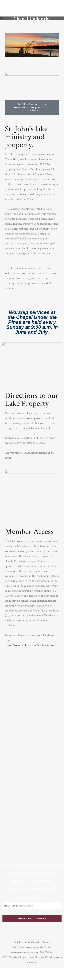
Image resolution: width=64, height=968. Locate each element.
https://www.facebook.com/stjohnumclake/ (30, 645)
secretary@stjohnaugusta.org (24, 952)
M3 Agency (31, 962)
